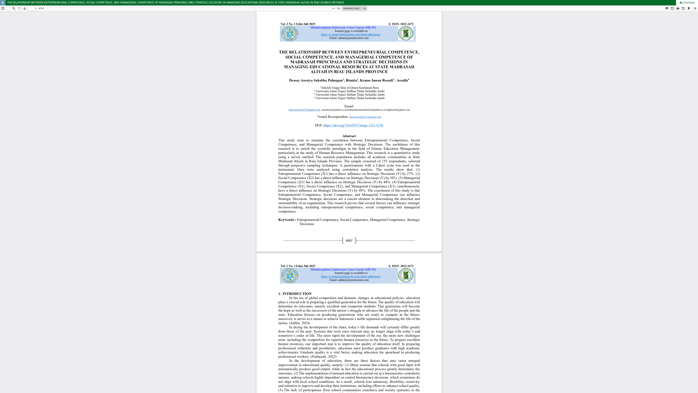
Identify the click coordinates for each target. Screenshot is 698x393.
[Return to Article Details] (2, 2)
